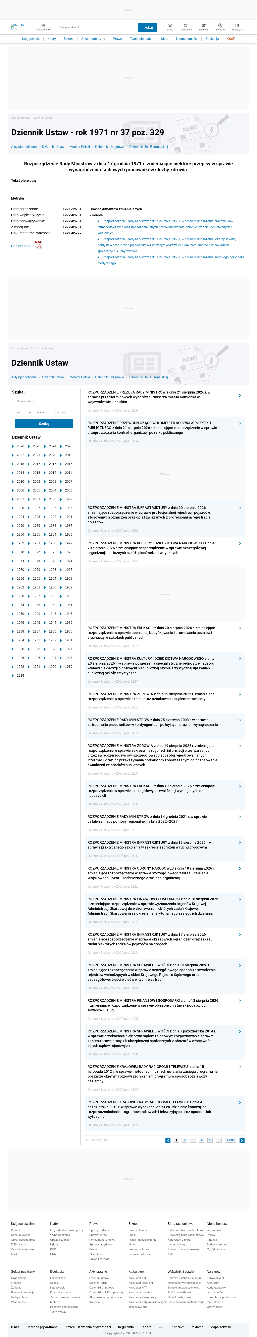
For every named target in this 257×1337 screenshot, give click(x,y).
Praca (93, 1249)
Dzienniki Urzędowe (109, 146)
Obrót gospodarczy (23, 1239)
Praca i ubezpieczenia (142, 1239)
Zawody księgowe (22, 1249)
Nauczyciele (57, 1287)
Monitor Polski (80, 146)
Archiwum (213, 1282)
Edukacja (212, 38)
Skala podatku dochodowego (186, 1302)
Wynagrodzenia (60, 1234)
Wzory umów (215, 1292)
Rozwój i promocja (22, 1292)
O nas (15, 1327)
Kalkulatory (136, 1271)
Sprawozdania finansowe (183, 1249)
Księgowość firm (23, 1223)
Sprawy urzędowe (100, 1244)
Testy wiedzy (58, 1311)
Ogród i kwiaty (216, 1249)
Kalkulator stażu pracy (142, 1297)
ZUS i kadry (18, 1244)
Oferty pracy (214, 1306)
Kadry (51, 38)
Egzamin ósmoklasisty (64, 1306)
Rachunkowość (20, 1234)
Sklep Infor (96, 1254)
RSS (161, 1327)
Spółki (132, 1234)
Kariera (146, 1327)
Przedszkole (58, 1277)
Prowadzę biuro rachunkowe (186, 1234)
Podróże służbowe (179, 1292)
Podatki (15, 1230)
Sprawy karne (98, 1234)
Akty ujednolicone (24, 146)
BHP (53, 1249)
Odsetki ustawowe (179, 1297)
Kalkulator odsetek (140, 1292)
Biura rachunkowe (181, 1223)
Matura (54, 1302)
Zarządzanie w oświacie (65, 1297)
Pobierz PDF (21, 246)
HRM (53, 1254)
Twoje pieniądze (141, 38)
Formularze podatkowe (221, 1297)
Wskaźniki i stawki (181, 1271)
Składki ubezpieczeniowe (183, 1287)
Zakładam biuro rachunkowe (186, 1230)
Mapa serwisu (220, 1327)
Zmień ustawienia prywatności (88, 1327)
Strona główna (20, 117)
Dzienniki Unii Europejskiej (148, 146)
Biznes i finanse (138, 1230)
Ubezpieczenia (59, 1239)
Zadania (16, 1287)
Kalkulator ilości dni (140, 1282)
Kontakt (178, 1327)
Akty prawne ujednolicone (105, 1297)
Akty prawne (98, 1271)
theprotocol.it (215, 1302)
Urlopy (54, 1244)
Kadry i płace (19, 1297)
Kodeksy (94, 1302)
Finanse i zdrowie (139, 1254)
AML (170, 1254)
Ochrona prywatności (42, 1327)
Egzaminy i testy (60, 1292)
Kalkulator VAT (137, 1287)
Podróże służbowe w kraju (184, 1277)
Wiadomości (214, 1230)
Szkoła (54, 1282)
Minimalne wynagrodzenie (184, 1282)
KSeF (231, 38)
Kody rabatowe (216, 1287)
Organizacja (18, 1277)
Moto (164, 38)
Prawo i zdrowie (99, 1258)
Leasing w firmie (138, 1249)
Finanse (212, 1239)
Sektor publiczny (93, 38)
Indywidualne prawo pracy (66, 1230)
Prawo (117, 38)
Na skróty (213, 1271)
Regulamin (126, 1327)
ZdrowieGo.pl (215, 1277)
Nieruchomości (187, 38)
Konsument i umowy (102, 1239)
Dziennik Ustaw (43, 117)
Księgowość (31, 38)
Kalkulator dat (137, 1277)
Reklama (197, 1327)
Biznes (68, 38)
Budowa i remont (217, 1244)
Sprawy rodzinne (100, 1230)
